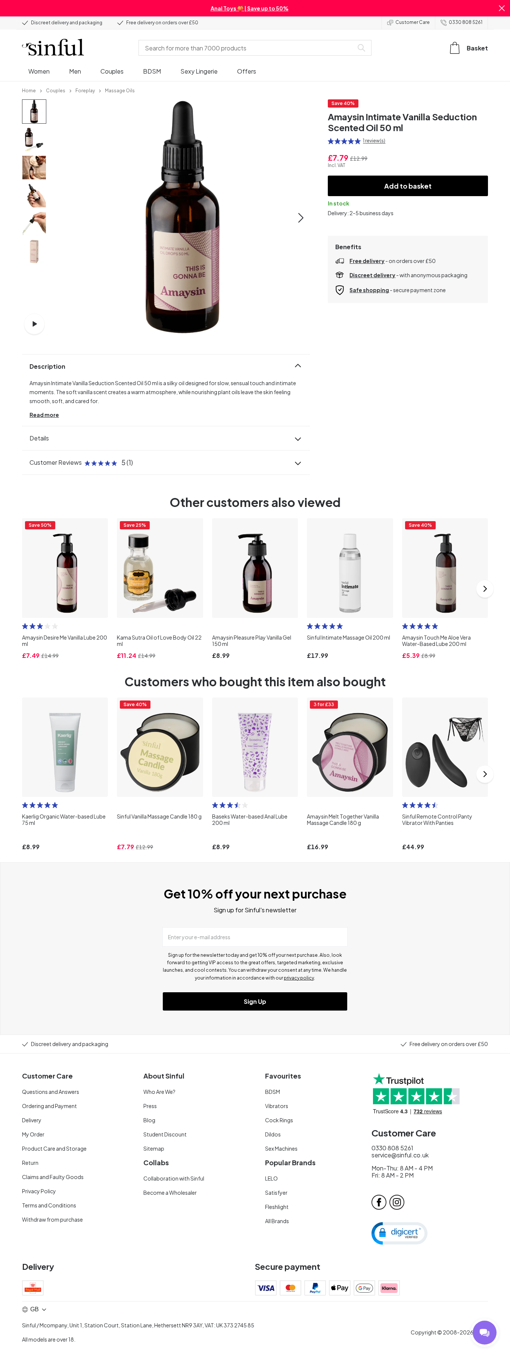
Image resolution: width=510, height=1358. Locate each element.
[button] (502, 8)
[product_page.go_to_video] (34, 323)
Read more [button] (44, 414)
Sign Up (255, 1001)
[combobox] (247, 47)
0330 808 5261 (465, 22)
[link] (29, 90)
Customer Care (412, 22)
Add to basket (408, 186)
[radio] (331, 141)
